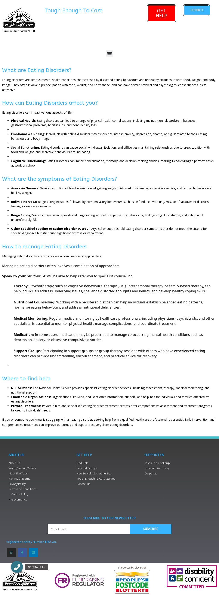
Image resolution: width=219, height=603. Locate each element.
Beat (95, 397)
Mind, (81, 397)
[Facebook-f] (22, 552)
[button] (109, 53)
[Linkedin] (33, 552)
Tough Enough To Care (73, 10)
